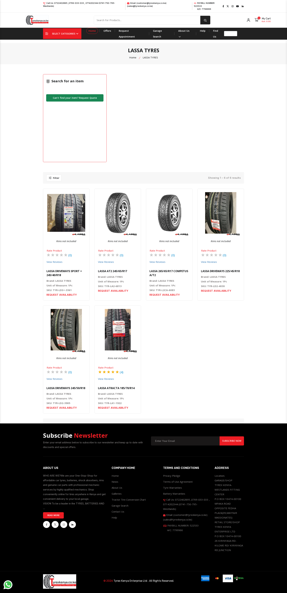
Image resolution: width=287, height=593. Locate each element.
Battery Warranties (174, 493)
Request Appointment (127, 33)
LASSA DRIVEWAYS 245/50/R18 (66, 388)
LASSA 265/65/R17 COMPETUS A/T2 (168, 273)
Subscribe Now (231, 440)
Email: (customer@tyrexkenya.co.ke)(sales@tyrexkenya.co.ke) (146, 4)
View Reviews (54, 261)
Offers (107, 30)
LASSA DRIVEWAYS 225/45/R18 (220, 271)
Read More (53, 515)
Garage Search (157, 33)
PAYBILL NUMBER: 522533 (204, 6)
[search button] (205, 20)
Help (202, 30)
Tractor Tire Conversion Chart (129, 499)
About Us (184, 30)
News (115, 481)
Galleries (117, 493)
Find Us (215, 33)
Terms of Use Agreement (178, 481)
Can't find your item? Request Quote (75, 97)
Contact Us (118, 511)
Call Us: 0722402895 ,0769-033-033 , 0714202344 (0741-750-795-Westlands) (79, 4)
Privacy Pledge (171, 475)
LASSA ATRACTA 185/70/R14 (116, 388)
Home (92, 30)
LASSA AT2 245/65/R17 (112, 271)
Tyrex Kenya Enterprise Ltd (130, 580)
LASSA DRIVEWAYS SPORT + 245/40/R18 (64, 273)
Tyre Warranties (172, 487)
